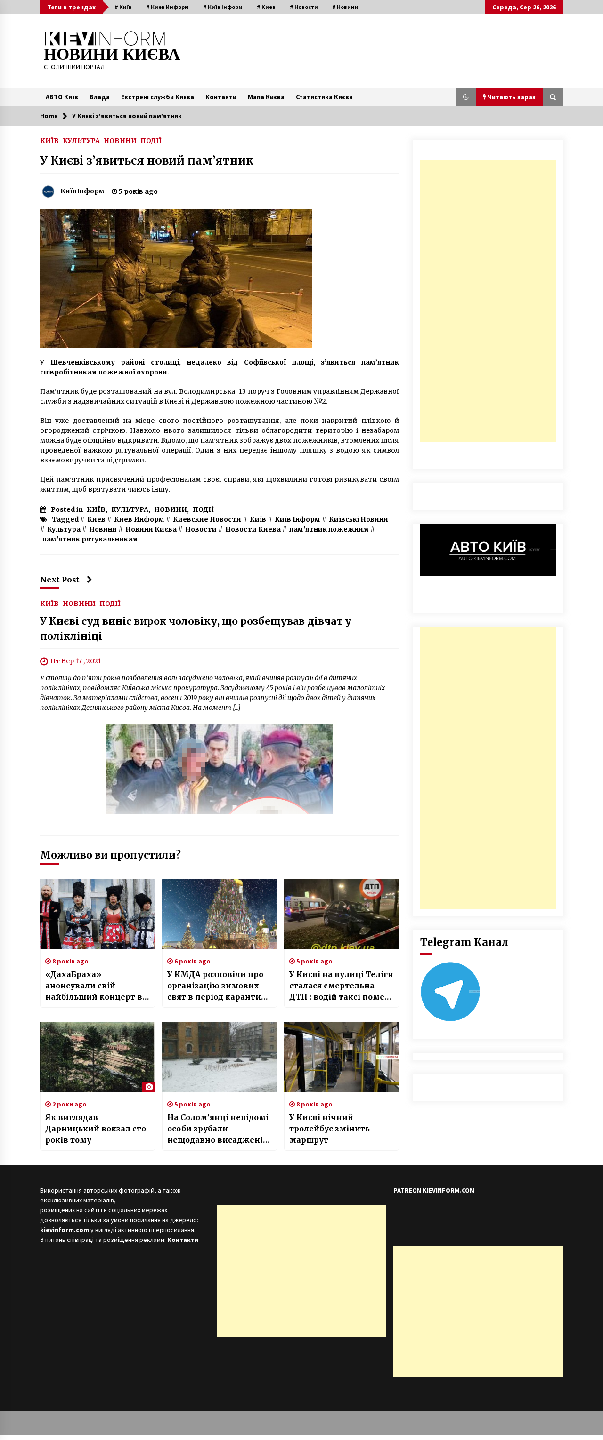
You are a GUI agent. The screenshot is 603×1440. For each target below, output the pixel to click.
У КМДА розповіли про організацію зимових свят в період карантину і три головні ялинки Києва (219, 986)
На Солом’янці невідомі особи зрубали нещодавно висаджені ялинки (218, 1129)
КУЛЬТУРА (81, 140)
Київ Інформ (297, 519)
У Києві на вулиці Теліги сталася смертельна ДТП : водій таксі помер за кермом (341, 986)
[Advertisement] (488, 301)
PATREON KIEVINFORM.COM (434, 1190)
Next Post (60, 579)
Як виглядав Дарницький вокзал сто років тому (95, 1129)
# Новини (345, 6)
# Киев (266, 6)
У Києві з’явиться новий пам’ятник (146, 160)
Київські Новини (358, 519)
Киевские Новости (207, 519)
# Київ (123, 6)
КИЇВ (49, 140)
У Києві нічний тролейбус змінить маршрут (329, 1129)
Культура (64, 529)
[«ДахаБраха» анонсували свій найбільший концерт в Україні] (97, 914)
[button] (466, 97)
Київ (258, 519)
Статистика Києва (324, 97)
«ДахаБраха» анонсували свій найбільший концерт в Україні (93, 986)
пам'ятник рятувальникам (90, 539)
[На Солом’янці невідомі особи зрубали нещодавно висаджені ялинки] (219, 1057)
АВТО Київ (62, 97)
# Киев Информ (167, 6)
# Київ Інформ (223, 6)
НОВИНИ (120, 140)
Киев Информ (139, 519)
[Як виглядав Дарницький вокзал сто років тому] (97, 1057)
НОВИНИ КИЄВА (112, 54)
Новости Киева (253, 529)
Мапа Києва (266, 97)
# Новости (304, 6)
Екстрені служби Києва (157, 97)
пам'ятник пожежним (329, 529)
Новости (201, 529)
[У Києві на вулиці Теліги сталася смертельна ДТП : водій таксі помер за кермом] (341, 914)
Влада (100, 97)
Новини (103, 529)
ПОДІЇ (151, 140)
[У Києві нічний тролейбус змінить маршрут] (341, 1057)
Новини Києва (151, 529)
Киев (96, 519)
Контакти (220, 97)
